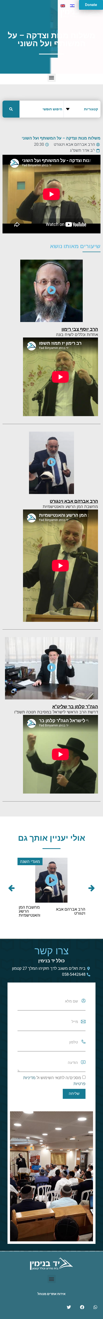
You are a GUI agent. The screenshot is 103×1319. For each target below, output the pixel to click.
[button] (52, 78)
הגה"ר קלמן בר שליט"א (75, 706)
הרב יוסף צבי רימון (80, 329)
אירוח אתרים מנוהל (52, 1294)
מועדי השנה (29, 861)
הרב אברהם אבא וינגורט (74, 501)
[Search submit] (11, 109)
